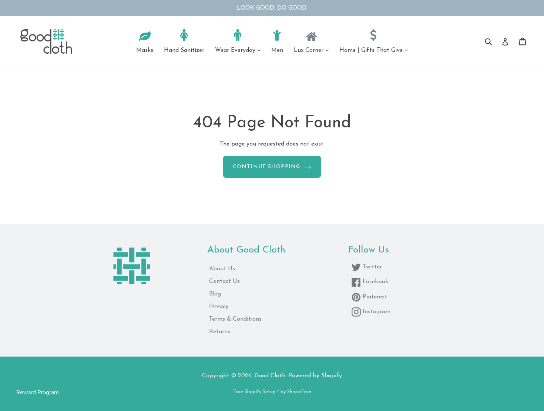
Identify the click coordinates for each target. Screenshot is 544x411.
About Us (222, 269)
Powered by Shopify (315, 376)
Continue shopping (266, 167)
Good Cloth (270, 376)
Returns (219, 332)
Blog (215, 294)
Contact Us (224, 281)
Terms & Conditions (235, 319)
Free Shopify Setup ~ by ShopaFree (272, 392)
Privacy (218, 307)
